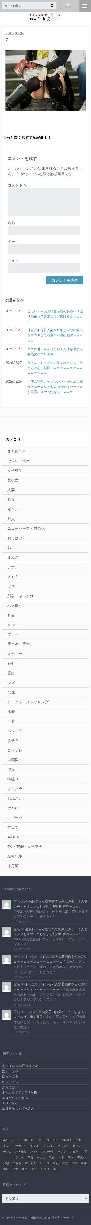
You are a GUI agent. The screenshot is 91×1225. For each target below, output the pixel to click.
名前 (11, 222)
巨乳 (56, 1163)
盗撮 (11, 769)
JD (18, 1140)
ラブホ (19, 1157)
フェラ (13, 634)
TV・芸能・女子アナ (24, 846)
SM (10, 663)
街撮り (13, 779)
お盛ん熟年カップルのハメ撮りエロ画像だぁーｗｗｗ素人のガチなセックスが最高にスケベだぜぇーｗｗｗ (55, 386)
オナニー (14, 653)
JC (12, 1140)
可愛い (81, 1157)
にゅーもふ (10, 1082)
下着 (11, 721)
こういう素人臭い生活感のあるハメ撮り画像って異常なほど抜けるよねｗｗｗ (55, 316)
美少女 (13, 480)
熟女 (11, 499)
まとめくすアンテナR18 (19, 1092)
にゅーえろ (10, 1071)
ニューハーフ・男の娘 (26, 528)
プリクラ (14, 788)
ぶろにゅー (10, 1087)
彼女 (65, 1163)
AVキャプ (15, 837)
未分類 (13, 865)
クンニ (13, 624)
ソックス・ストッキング (28, 702)
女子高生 (30, 1163)
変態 (6, 1163)
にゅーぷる (10, 1076)
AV (5, 1140)
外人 (11, 518)
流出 (6, 1169)
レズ (11, 682)
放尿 (11, 692)
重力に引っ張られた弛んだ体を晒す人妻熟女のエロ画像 (55, 351)
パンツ (62, 1151)
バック (34, 1151)
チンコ (7, 1151)
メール (13, 241)
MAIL (68, 6)
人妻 (11, 489)
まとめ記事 (16, 451)
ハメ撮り (14, 605)
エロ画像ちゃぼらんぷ (18, 1108)
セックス (63, 1146)
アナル (13, 567)
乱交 (11, 615)
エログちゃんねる (15, 1098)
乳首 (52, 1157)
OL (33, 1140)
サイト (13, 260)
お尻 (11, 547)
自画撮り (14, 759)
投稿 (74, 1163)
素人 (34, 1169)
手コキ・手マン (20, 644)
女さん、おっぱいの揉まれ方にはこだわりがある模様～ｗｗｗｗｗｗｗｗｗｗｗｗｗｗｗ (55, 368)
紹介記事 (14, 856)
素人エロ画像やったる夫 (36, 1217)
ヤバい (13, 808)
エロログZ (9, 1103)
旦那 (84, 1163)
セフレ (77, 1146)
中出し (41, 1157)
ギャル (13, 509)
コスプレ (14, 750)
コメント (17, 185)
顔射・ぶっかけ (20, 595)
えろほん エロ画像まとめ (20, 1066)
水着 (11, 711)
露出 (11, 673)
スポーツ (14, 817)
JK (25, 1140)
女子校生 (14, 470)
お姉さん (66, 1140)
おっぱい (14, 538)
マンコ (7, 1157)
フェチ (13, 827)
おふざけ (14, 798)
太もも (13, 576)
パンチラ (14, 730)
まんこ (13, 557)
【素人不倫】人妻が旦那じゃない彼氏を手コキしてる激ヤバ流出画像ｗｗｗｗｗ (55, 335)
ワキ (11, 586)
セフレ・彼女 (18, 460)
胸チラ (13, 740)
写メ (71, 1157)
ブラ (85, 1151)
